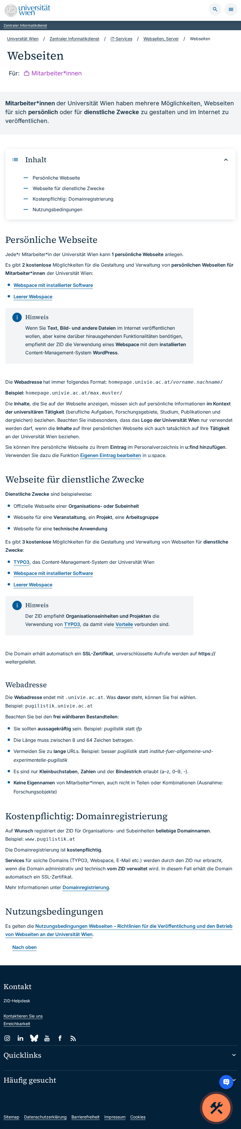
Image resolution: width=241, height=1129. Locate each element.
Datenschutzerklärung (45, 1116)
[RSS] (73, 1038)
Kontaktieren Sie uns (23, 1015)
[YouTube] (47, 1038)
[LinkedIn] (20, 1038)
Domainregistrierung (86, 887)
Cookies (137, 1116)
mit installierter (53, 285)
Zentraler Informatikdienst (25, 25)
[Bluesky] (34, 1038)
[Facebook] (60, 1038)
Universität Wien (23, 38)
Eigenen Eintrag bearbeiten (110, 455)
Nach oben (24, 947)
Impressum (114, 1116)
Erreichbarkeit (17, 1023)
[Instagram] (7, 1038)
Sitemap (11, 1116)
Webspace (33, 296)
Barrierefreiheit (85, 1116)
